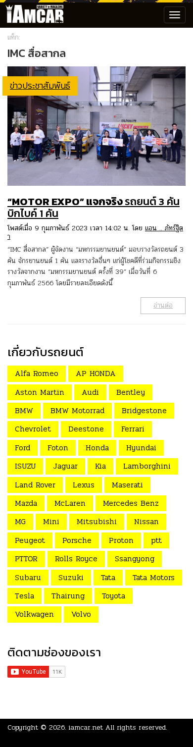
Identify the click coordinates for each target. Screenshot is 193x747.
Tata (108, 577)
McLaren (70, 503)
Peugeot (30, 540)
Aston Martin (39, 392)
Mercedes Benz (131, 503)
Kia (100, 466)
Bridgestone (144, 410)
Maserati (127, 485)
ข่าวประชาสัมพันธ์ (40, 85)
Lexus (84, 485)
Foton (58, 447)
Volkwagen (34, 614)
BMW (24, 410)
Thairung (68, 595)
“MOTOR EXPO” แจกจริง (93, 207)
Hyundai (141, 447)
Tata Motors (154, 577)
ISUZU (25, 466)
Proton (121, 540)
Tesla (24, 595)
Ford (22, 447)
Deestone (86, 429)
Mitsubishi (97, 521)
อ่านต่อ (163, 305)
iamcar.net (86, 727)
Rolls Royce (76, 558)
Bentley (130, 392)
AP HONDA (96, 373)
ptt (156, 540)
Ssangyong (134, 558)
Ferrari (133, 429)
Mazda (26, 503)
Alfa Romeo (36, 373)
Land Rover (35, 485)
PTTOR (26, 558)
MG (20, 521)
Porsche (77, 540)
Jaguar (65, 466)
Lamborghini (147, 466)
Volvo (81, 614)
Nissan (146, 521)
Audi (90, 392)
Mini (51, 521)
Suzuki (71, 577)
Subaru (28, 577)
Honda (97, 447)
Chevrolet (33, 429)
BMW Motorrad (77, 410)
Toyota (113, 595)
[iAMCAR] (32, 14)
